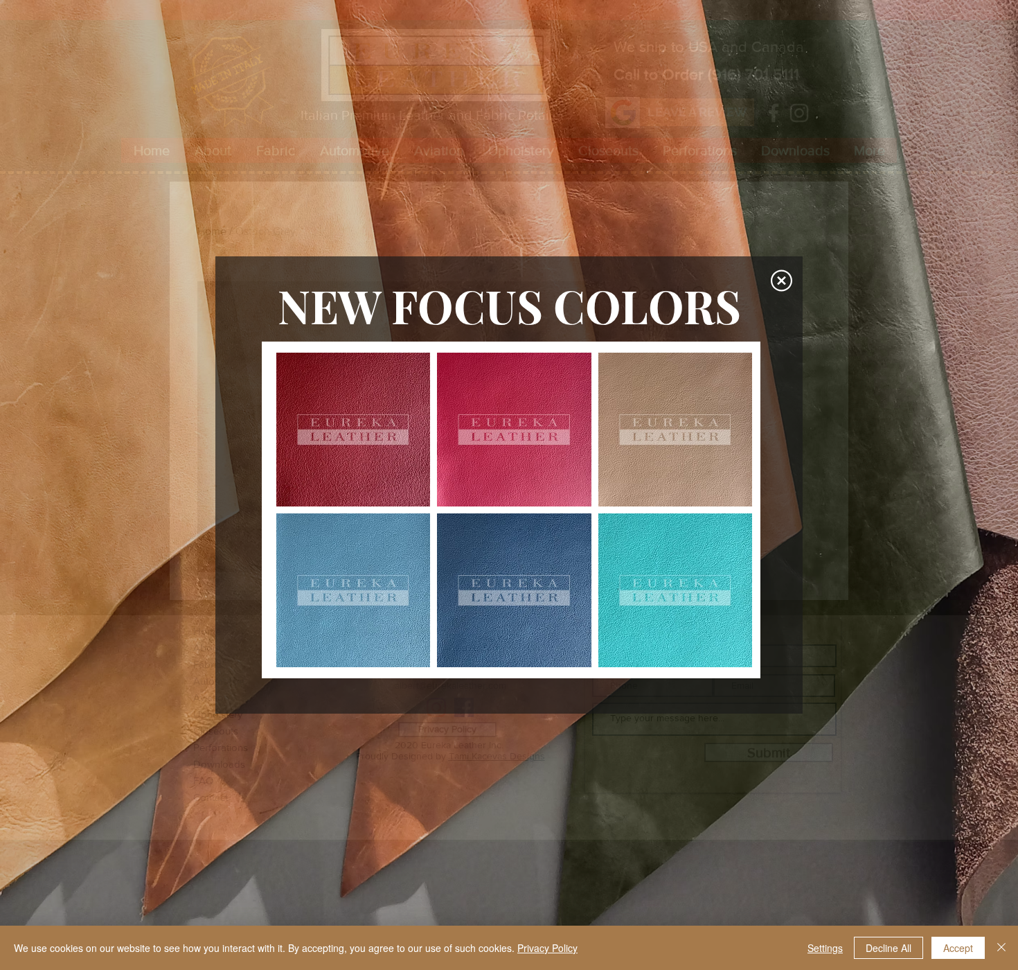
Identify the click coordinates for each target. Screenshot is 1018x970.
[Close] (1001, 948)
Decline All (888, 948)
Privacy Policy (547, 948)
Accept (958, 948)
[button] (781, 280)
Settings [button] (825, 948)
